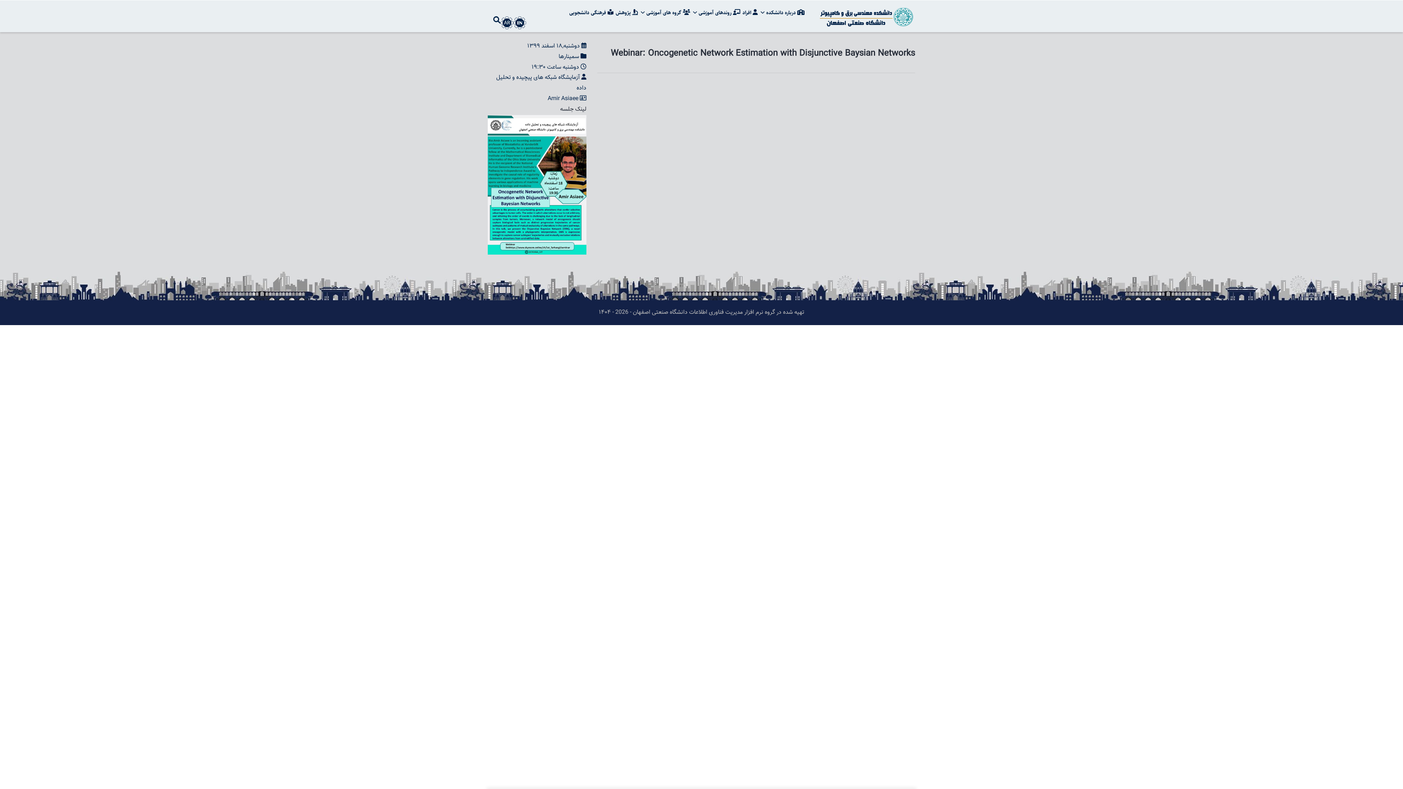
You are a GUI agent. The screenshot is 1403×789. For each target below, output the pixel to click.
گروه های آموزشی (664, 13)
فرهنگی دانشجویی (588, 13)
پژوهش (624, 13)
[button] (537, 120)
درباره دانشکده (781, 13)
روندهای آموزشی (715, 13)
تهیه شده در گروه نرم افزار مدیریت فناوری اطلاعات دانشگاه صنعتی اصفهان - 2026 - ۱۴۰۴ (701, 312)
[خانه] (866, 16)
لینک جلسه (573, 109)
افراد (747, 13)
